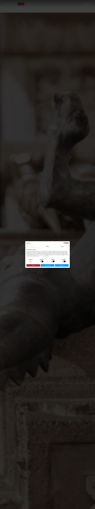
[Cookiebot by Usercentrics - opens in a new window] (64, 243)
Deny (33, 265)
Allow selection (47, 265)
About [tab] (62, 246)
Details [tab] (47, 246)
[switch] (42, 261)
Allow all (61, 265)
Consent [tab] (32, 246)
